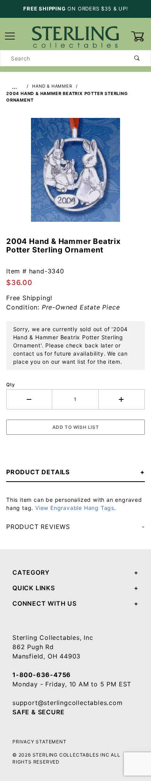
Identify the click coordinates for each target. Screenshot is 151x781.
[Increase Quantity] (122, 399)
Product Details (38, 472)
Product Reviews (38, 526)
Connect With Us (44, 603)
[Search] (137, 58)
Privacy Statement (39, 742)
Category (30, 572)
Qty (10, 384)
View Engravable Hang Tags (74, 508)
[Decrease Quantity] (29, 399)
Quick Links (33, 588)
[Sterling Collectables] (75, 36)
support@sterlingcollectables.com (67, 703)
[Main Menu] (10, 37)
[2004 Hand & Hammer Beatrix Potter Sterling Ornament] (75, 174)
